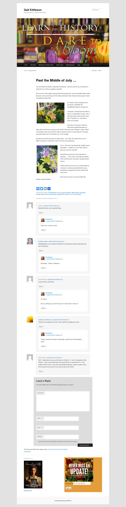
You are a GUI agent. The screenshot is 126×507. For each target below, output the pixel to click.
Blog (79, 65)
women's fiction (52, 194)
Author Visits (59, 65)
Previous (94, 70)
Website (39, 436)
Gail (67, 194)
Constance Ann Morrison (44, 320)
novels (46, 194)
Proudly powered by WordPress (63, 500)
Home (25, 65)
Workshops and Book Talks (46, 65)
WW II (62, 194)
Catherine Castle (42, 241)
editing (73, 192)
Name (40, 418)
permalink (78, 194)
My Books (33, 65)
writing (59, 194)
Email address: (69, 483)
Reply (41, 212)
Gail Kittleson (33, 10)
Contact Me (86, 65)
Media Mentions (70, 65)
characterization (66, 192)
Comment (40, 392)
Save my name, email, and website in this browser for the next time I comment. (57, 441)
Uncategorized (52, 192)
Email (40, 427)
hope (42, 194)
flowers (77, 192)
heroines (38, 194)
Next (100, 70)
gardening (82, 192)
